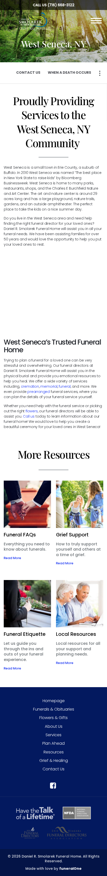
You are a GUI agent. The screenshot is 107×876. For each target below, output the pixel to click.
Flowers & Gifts (53, 718)
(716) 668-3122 (61, 4)
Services (53, 735)
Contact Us (53, 769)
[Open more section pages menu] (100, 73)
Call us (29, 416)
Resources (54, 752)
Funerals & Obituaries (53, 709)
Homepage (54, 701)
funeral (65, 386)
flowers (32, 411)
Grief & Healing (53, 760)
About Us (53, 726)
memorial (48, 386)
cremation (30, 386)
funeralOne (70, 868)
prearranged (39, 391)
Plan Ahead (53, 743)
